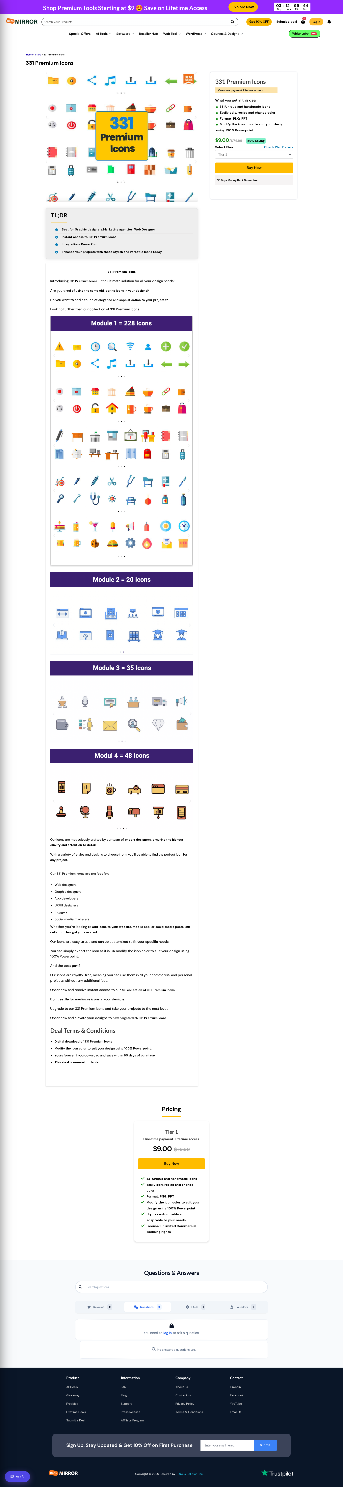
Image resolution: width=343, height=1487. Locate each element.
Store (38, 54)
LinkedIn (235, 1387)
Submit (265, 1445)
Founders (245, 1307)
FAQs (197, 1307)
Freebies (72, 1404)
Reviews (102, 1307)
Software (123, 34)
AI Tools (102, 34)
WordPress (194, 34)
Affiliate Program (132, 1420)
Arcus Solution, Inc (190, 1474)
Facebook (236, 1395)
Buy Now (254, 167)
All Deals (72, 1387)
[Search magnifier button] (232, 22)
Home (29, 54)
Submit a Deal (75, 1420)
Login (316, 22)
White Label (304, 34)
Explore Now (243, 7)
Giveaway (72, 1395)
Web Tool (170, 34)
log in (167, 1333)
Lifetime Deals (76, 1412)
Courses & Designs (225, 34)
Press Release (130, 1412)
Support (126, 1404)
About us (181, 1387)
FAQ (123, 1387)
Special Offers (80, 34)
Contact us (183, 1395)
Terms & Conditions (189, 1412)
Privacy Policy (184, 1404)
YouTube (236, 1404)
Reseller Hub (148, 34)
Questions (150, 1307)
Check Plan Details (278, 147)
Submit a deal (286, 22)
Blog (124, 1395)
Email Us (235, 1412)
